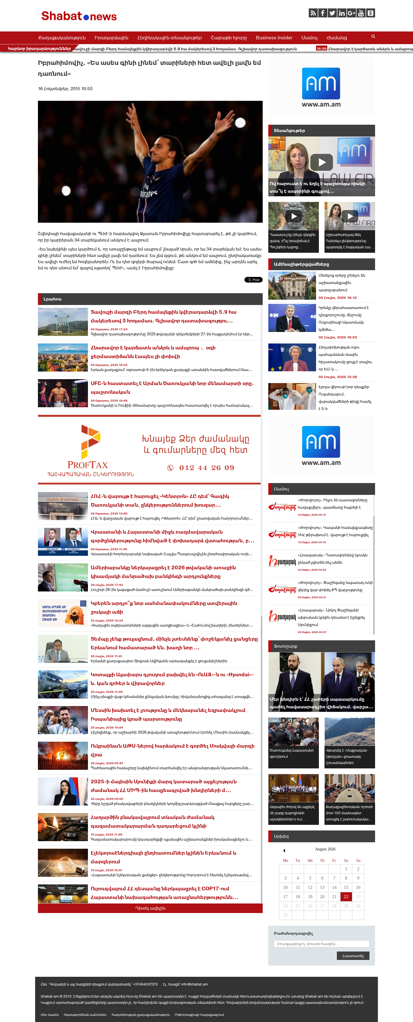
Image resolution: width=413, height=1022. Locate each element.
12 (310, 887)
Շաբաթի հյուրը (229, 38)
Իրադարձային (111, 38)
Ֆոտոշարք (285, 646)
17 (285, 896)
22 (346, 896)
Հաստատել (353, 956)
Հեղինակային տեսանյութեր (169, 38)
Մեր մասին (50, 1014)
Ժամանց (337, 38)
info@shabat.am (194, 984)
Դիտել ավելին (150, 908)
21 (334, 896)
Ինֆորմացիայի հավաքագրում (199, 1014)
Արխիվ (281, 836)
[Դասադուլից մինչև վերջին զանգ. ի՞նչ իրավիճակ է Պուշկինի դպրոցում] (293, 216)
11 (298, 887)
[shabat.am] (80, 21)
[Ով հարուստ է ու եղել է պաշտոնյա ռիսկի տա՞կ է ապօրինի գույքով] (321, 166)
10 (285, 887)
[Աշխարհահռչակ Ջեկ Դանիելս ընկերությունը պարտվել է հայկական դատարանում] (349, 216)
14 (334, 887)
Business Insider (274, 38)
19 (310, 896)
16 (358, 887)
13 (322, 887)
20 (322, 896)
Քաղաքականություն (62, 38)
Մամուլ (309, 38)
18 (298, 896)
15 (346, 887)
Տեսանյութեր (289, 130)
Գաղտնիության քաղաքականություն (141, 1014)
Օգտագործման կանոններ (85, 1014)
